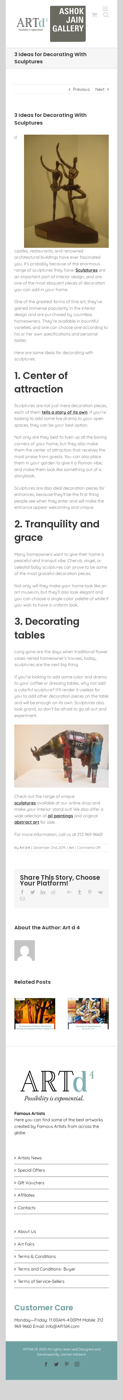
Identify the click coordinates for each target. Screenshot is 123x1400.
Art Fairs (26, 1244)
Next (99, 89)
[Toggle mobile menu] (106, 9)
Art (71, 847)
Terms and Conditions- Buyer (47, 1269)
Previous (81, 89)
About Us (27, 1231)
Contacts (26, 1207)
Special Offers (31, 1170)
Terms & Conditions (37, 1256)
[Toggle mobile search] (106, 15)
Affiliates (26, 1195)
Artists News (30, 1158)
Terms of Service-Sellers (41, 1281)
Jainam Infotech (73, 1354)
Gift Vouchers (31, 1182)
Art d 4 (24, 847)
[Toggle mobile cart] (94, 15)
